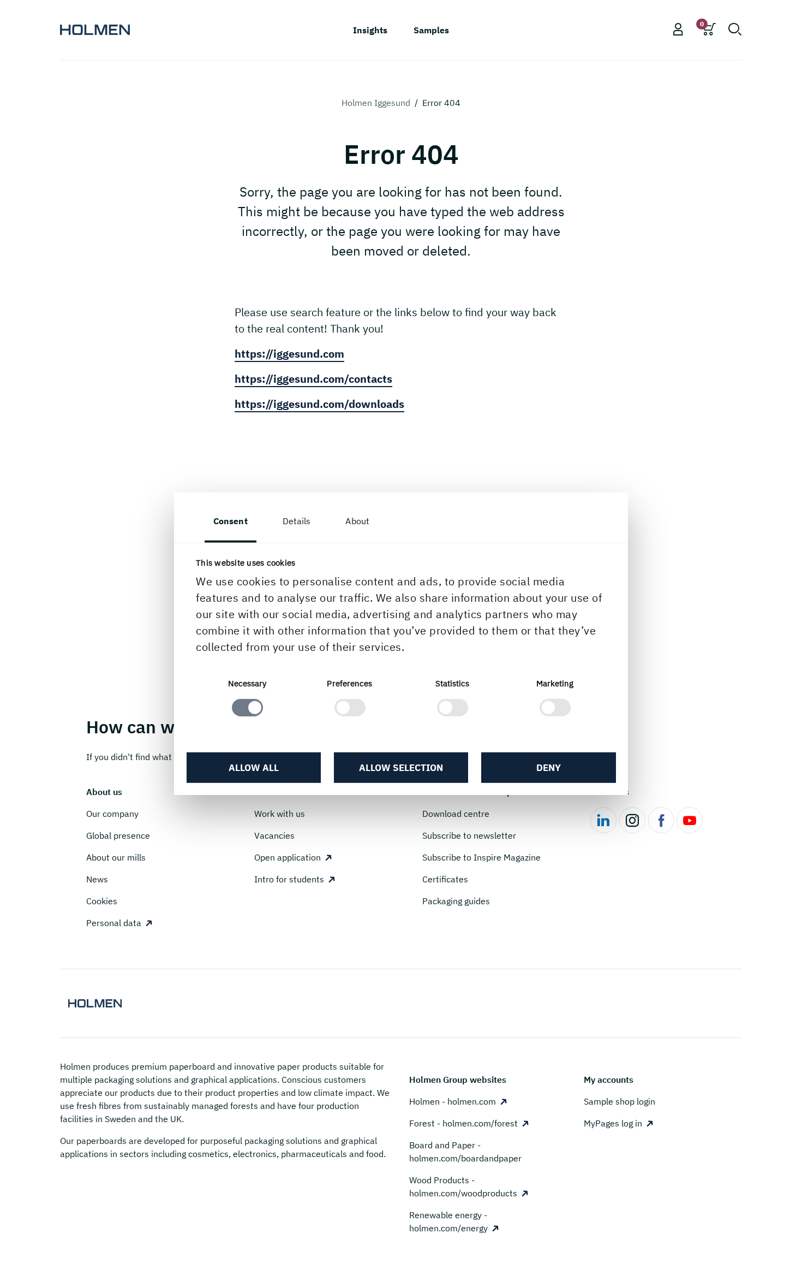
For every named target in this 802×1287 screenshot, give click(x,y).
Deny (548, 767)
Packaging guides (456, 900)
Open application (287, 857)
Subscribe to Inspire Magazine (481, 857)
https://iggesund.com (289, 353)
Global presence (118, 835)
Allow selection (401, 767)
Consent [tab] (230, 520)
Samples (431, 30)
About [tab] (357, 520)
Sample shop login (619, 1101)
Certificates (445, 879)
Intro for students (289, 879)
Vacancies (274, 835)
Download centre (455, 813)
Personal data (113, 922)
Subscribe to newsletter (469, 835)
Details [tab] (297, 520)
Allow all (254, 767)
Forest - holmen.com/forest (463, 1123)
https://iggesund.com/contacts (313, 378)
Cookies (101, 900)
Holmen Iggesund (376, 102)
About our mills (116, 857)
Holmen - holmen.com (452, 1101)
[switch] (350, 707)
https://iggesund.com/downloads (319, 403)
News (97, 879)
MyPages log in (613, 1123)
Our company (112, 813)
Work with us (279, 813)
